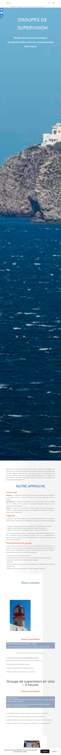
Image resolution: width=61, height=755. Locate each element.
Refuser (55, 751)
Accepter (45, 751)
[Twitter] (1, 12)
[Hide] (0, 18)
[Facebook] (1, 9)
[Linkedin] (1, 15)
